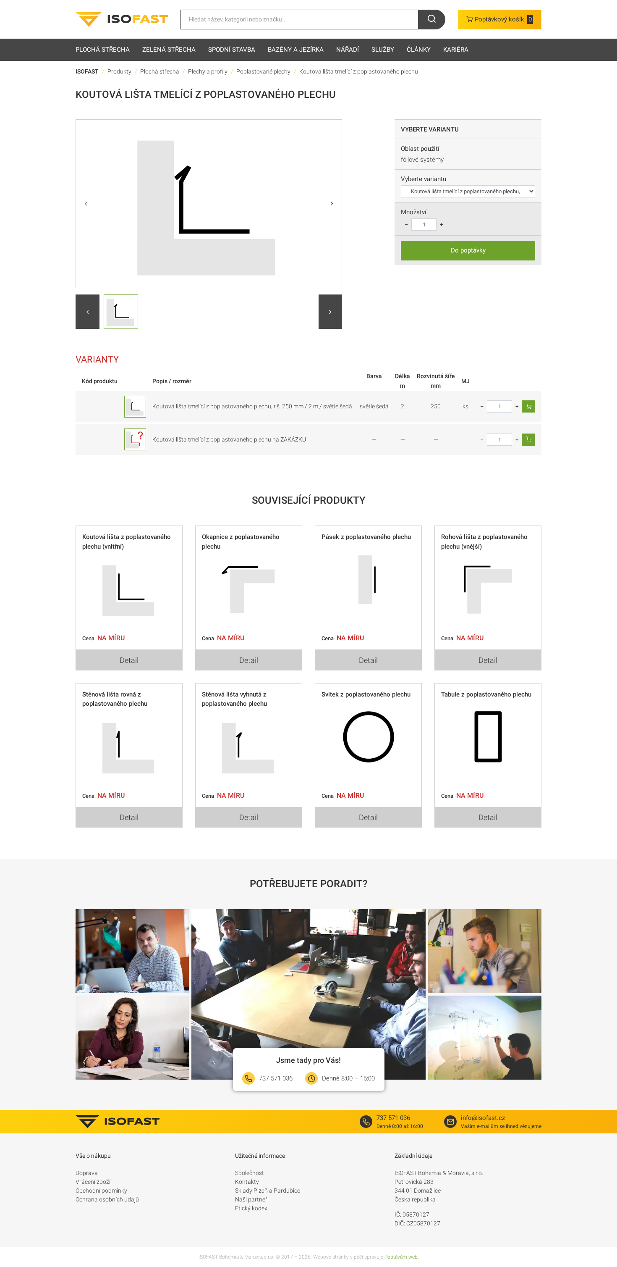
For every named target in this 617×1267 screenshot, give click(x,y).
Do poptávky (468, 250)
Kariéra (455, 49)
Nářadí (347, 49)
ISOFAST (87, 71)
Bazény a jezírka (296, 49)
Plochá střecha (103, 49)
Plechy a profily (207, 71)
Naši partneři (252, 1199)
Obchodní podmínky (101, 1190)
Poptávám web (401, 1257)
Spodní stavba (231, 49)
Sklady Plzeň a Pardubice (267, 1190)
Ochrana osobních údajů (107, 1199)
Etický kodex (251, 1208)
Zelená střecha (169, 49)
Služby (382, 49)
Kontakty (247, 1181)
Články (419, 49)
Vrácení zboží (93, 1181)
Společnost (249, 1173)
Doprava (87, 1173)
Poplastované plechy (263, 71)
